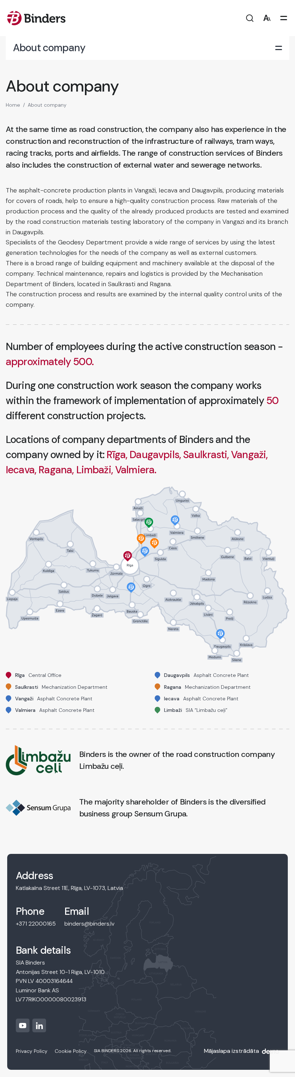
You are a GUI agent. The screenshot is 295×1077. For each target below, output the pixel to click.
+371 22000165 (36, 923)
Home (13, 105)
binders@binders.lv (89, 923)
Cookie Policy (71, 1051)
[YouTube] (23, 1025)
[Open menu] (284, 18)
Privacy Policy (31, 1051)
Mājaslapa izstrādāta (231, 1051)
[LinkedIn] (39, 1025)
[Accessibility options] (267, 18)
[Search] (250, 18)
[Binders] (36, 18)
